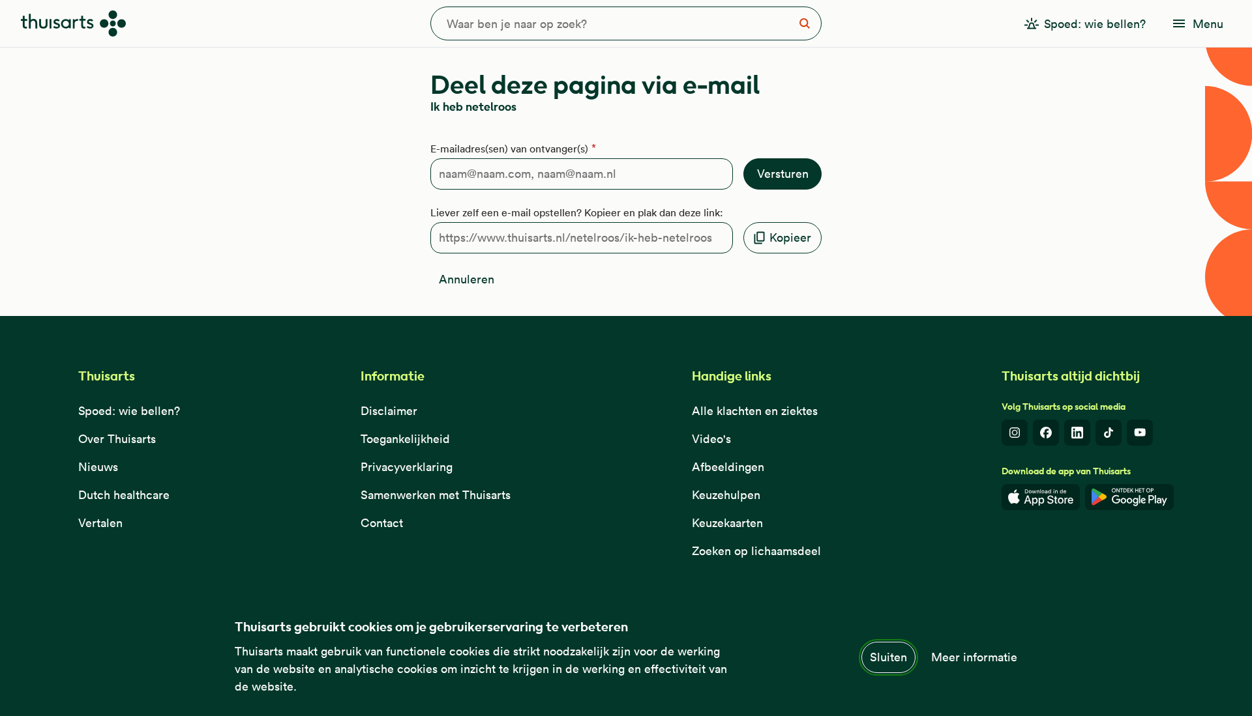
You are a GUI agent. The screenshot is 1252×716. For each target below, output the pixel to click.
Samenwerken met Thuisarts (436, 494)
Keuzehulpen (726, 494)
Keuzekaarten (727, 522)
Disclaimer (389, 410)
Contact (382, 522)
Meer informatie (974, 657)
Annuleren (466, 279)
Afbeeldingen (728, 466)
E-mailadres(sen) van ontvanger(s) (509, 148)
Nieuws (98, 466)
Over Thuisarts (117, 438)
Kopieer (790, 237)
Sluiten (888, 657)
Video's (711, 438)
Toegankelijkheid (405, 438)
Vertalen (100, 522)
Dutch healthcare (124, 494)
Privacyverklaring (407, 466)
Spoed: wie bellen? (129, 410)
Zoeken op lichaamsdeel (756, 550)
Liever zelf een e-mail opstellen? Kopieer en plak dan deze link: (576, 212)
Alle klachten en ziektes (755, 410)
